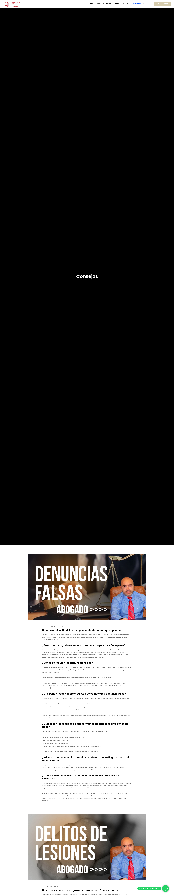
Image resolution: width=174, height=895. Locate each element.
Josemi (43, 627)
